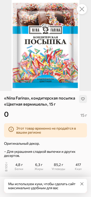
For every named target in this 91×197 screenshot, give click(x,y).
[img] (83, 99)
